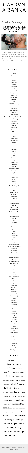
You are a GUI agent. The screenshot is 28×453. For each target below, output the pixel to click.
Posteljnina (14, 248)
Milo (14, 188)
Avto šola (14, 80)
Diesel (14, 101)
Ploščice (14, 237)
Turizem (14, 309)
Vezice (14, 326)
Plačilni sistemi (14, 235)
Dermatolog (14, 99)
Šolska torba (14, 289)
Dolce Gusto (14, 106)
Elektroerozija (14, 121)
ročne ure (14, 404)
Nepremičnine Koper (14, 198)
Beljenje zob (14, 86)
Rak (14, 265)
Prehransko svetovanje (14, 257)
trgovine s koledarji (11, 416)
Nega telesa (14, 196)
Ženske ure (14, 343)
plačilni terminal (10, 388)
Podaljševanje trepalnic (14, 244)
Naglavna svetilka (14, 192)
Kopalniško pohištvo (14, 168)
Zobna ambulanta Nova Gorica (14, 347)
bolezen (11, 360)
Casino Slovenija (14, 88)
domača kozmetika (19, 368)
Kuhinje (14, 175)
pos (19, 392)
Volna (14, 334)
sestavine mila (11, 408)
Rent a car (14, 268)
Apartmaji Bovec (14, 78)
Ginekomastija (14, 134)
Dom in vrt (14, 108)
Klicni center (14, 157)
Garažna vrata (14, 129)
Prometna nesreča (14, 259)
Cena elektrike (14, 91)
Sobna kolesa (14, 285)
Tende (14, 306)
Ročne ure (14, 270)
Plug (14, 242)
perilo (21, 384)
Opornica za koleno (14, 216)
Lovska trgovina (14, 177)
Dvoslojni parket (14, 114)
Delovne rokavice (14, 97)
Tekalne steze (14, 304)
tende (22, 412)
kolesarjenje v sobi (6, 380)
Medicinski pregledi (14, 185)
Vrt (14, 341)
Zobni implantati (14, 350)
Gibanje (14, 132)
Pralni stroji (14, 252)
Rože (14, 272)
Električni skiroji (14, 119)
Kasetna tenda (14, 151)
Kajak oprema (14, 149)
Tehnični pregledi (14, 302)
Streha (14, 298)
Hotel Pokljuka (14, 140)
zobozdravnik (10, 431)
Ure (14, 315)
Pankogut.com (14, 449)
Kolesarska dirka (14, 162)
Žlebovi (14, 345)
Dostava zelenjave (14, 110)
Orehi (14, 220)
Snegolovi (14, 283)
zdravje (19, 419)
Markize (14, 181)
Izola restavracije (14, 144)
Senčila (14, 274)
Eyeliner (14, 125)
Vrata (14, 339)
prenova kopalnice (15, 400)
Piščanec (14, 231)
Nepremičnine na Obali (14, 201)
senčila (6, 408)
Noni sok (14, 205)
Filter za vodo (14, 127)
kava (22, 372)
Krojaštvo (14, 173)
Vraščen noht (14, 337)
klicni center (10, 376)
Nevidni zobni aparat (14, 203)
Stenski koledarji (14, 296)
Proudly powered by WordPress (9, 447)
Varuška (14, 324)
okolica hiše (13, 384)
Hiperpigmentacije (14, 138)
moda (15, 380)
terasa (5, 415)
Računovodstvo (14, 263)
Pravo (14, 255)
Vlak (14, 330)
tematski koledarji (16, 412)
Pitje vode (14, 233)
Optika (14, 218)
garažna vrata (10, 372)
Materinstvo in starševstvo (14, 183)
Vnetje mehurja (14, 332)
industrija (17, 372)
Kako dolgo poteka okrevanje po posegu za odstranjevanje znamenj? (14, 29)
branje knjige (17, 360)
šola (14, 435)
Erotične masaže (14, 123)
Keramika (14, 155)
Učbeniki (14, 311)
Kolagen (14, 160)
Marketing (14, 179)
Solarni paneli (14, 287)
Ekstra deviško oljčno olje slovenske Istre (14, 116)
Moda (14, 190)
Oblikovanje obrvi (14, 209)
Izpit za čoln (14, 147)
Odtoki (14, 214)
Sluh (14, 280)
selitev (21, 404)
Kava (14, 153)
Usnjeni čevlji (14, 322)
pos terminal (14, 396)
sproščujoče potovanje (18, 408)
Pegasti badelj (14, 229)
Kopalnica (14, 166)
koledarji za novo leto (19, 376)
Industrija (14, 142)
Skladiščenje (14, 278)
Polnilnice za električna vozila (14, 246)
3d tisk (14, 73)
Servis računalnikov (14, 276)
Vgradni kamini (14, 328)
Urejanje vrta (14, 317)
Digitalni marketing (14, 103)
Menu (14, 15)
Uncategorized (14, 313)
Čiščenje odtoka (14, 93)
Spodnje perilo (14, 293)
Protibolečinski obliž (14, 261)
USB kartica (14, 319)
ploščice (21, 388)
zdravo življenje (11, 423)
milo (12, 380)
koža (10, 380)
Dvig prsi (14, 112)
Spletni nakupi (14, 291)
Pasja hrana (14, 227)
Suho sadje (14, 300)
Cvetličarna (14, 95)
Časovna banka (14, 7)
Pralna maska (14, 250)
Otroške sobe (14, 222)
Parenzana (14, 224)
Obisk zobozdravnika (14, 207)
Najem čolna (14, 194)
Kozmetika (14, 170)
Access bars (14, 75)
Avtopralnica (14, 82)
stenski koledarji (10, 412)
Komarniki (14, 164)
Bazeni (14, 84)
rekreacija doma (6, 404)
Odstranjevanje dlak (14, 211)
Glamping (14, 136)
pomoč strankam (10, 392)
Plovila (14, 239)
